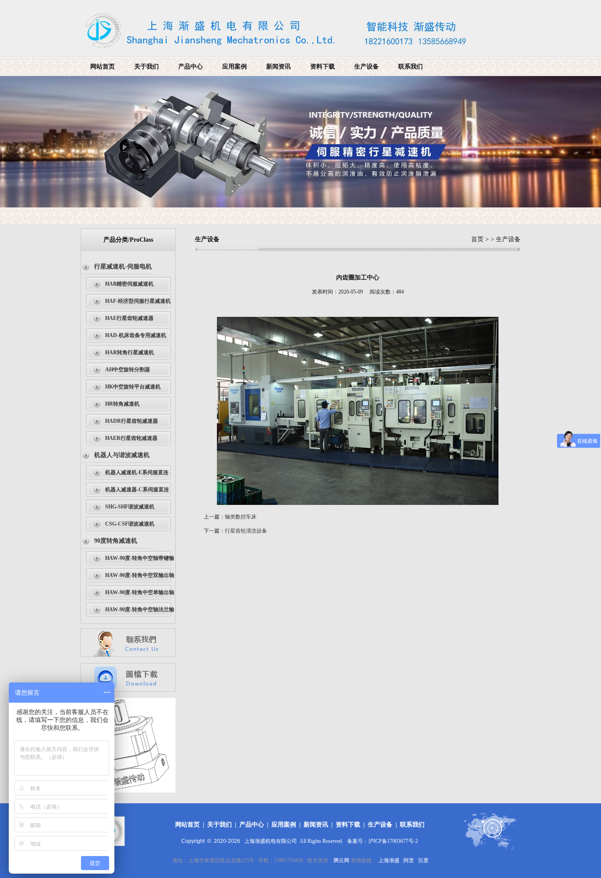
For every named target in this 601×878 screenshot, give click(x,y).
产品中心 (190, 66)
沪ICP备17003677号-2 (393, 841)
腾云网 (341, 860)
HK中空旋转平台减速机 (133, 387)
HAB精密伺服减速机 (129, 284)
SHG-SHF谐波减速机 (129, 507)
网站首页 (102, 66)
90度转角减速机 (115, 540)
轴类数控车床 (241, 517)
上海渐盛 (388, 860)
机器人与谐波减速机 (122, 455)
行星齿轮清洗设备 (246, 531)
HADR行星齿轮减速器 (131, 421)
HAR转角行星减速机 (129, 352)
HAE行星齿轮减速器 (129, 318)
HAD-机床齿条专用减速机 (135, 335)
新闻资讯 (278, 66)
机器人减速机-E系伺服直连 (137, 472)
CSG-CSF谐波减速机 (129, 524)
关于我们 (146, 66)
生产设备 (366, 66)
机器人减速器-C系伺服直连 (137, 489)
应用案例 (234, 66)
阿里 (408, 860)
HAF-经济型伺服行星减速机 (138, 301)
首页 (477, 239)
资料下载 (322, 66)
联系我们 (410, 66)
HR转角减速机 (122, 404)
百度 (423, 860)
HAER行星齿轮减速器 (131, 438)
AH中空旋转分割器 (127, 369)
